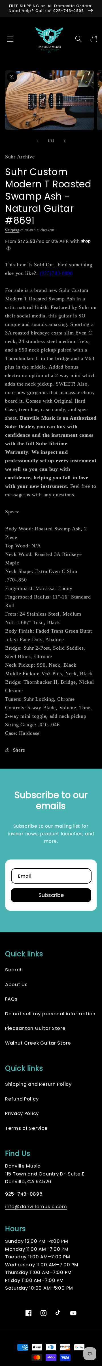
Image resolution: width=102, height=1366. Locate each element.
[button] (8, 39)
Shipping (12, 230)
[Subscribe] (51, 895)
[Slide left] (37, 141)
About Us (16, 984)
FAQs (11, 999)
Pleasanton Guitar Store (35, 1028)
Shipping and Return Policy (38, 1084)
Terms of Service (26, 1128)
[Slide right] (64, 141)
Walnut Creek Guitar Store (38, 1043)
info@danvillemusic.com (36, 1206)
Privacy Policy (22, 1113)
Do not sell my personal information (50, 1014)
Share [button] (19, 750)
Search (14, 970)
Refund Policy (22, 1099)
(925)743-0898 (56, 273)
